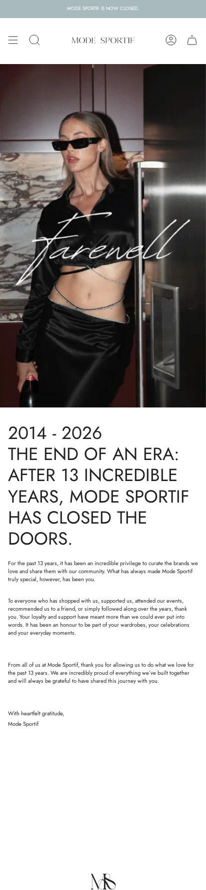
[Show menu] (13, 40)
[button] (34, 40)
